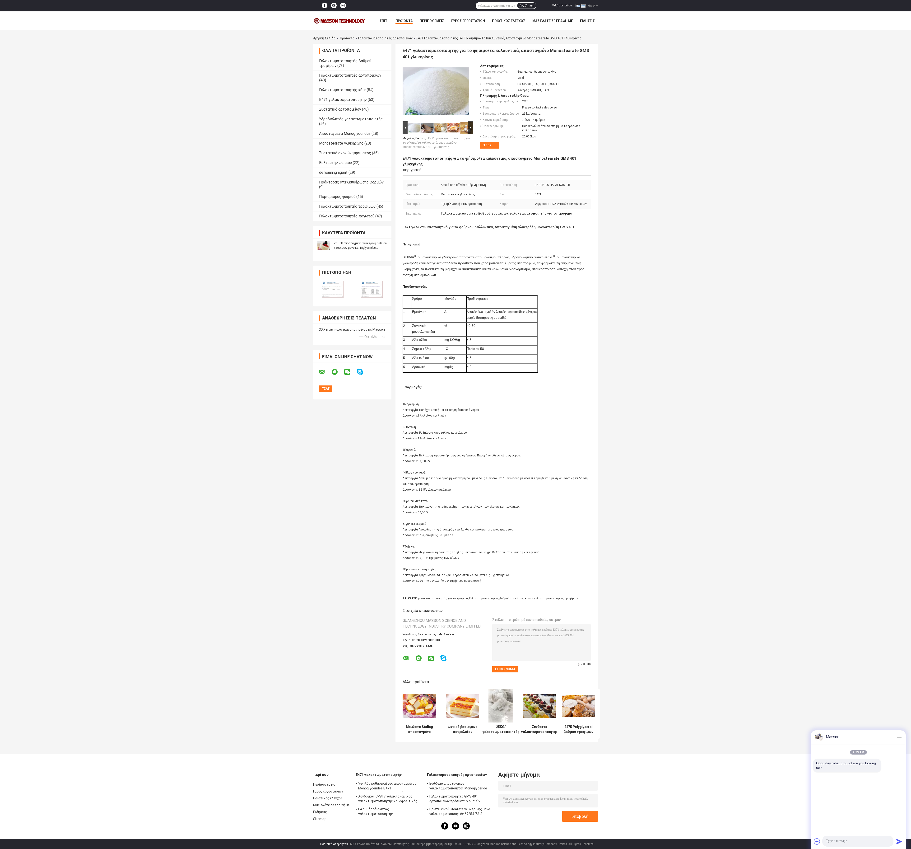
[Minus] (899, 737)
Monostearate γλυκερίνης (341, 143)
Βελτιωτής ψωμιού (335, 162)
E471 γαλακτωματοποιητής (343, 99)
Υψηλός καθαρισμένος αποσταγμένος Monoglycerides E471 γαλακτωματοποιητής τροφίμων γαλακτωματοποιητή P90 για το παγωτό (389, 787)
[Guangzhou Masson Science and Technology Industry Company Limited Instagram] (343, 6)
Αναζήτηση (527, 5)
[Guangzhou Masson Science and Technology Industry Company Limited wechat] (350, 371)
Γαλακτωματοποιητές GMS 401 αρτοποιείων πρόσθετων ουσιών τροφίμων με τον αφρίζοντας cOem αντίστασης (457, 799)
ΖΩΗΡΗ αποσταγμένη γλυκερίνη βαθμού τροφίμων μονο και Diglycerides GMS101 (360, 248)
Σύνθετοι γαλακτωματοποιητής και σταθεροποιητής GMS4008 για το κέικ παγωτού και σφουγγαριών (539, 729)
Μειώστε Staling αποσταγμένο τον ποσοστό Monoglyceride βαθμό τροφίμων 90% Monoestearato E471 (419, 729)
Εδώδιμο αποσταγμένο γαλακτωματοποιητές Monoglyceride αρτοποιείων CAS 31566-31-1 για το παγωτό (458, 787)
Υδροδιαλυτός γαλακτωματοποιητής (351, 119)
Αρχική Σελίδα (324, 38)
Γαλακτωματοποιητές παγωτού (346, 216)
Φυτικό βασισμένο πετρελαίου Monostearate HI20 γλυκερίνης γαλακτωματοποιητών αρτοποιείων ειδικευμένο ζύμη (462, 729)
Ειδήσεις (587, 21)
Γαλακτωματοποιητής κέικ (342, 90)
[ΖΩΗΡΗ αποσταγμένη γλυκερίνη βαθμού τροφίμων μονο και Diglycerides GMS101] (323, 245)
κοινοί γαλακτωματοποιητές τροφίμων (551, 598)
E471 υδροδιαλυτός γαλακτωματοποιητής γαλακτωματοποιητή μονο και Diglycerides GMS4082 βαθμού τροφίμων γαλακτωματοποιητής (390, 812)
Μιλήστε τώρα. (562, 5)
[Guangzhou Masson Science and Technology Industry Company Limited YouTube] (334, 6)
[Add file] (817, 841)
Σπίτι (384, 21)
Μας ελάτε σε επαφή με (552, 21)
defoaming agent (333, 172)
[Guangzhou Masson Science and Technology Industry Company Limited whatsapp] (338, 371)
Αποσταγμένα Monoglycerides (345, 133)
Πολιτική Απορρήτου (334, 844)
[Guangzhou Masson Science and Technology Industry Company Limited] (339, 21)
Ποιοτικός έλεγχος (508, 21)
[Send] (899, 841)
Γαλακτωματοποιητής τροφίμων (347, 206)
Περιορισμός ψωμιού (337, 196)
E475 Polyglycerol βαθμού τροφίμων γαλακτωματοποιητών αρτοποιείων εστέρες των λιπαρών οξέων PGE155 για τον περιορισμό (578, 729)
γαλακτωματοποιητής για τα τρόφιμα (443, 598)
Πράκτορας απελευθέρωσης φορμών (351, 182)
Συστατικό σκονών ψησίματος (345, 153)
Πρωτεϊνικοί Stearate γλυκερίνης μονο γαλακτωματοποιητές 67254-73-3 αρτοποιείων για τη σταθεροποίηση (459, 812)
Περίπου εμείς (432, 21)
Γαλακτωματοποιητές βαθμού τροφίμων (496, 598)
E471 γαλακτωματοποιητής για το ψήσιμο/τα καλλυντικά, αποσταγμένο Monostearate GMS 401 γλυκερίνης (436, 143)
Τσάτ (487, 145)
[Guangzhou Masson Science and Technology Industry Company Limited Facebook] (324, 6)
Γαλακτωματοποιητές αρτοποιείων (385, 38)
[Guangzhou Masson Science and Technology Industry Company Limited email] (325, 371)
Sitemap (319, 819)
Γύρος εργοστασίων (468, 21)
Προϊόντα (404, 21)
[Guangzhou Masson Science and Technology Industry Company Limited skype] (363, 371)
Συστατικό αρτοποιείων (340, 109)
